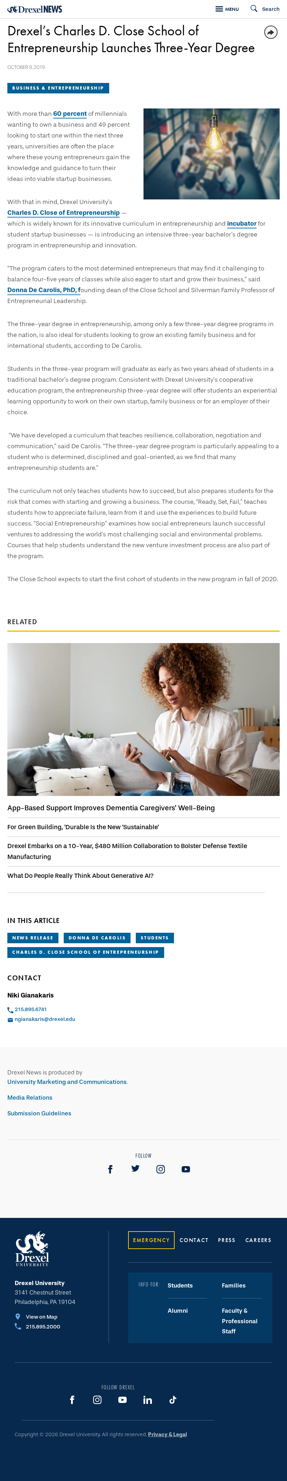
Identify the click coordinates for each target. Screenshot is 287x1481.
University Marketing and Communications (67, 1082)
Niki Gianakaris (30, 995)
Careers (258, 1240)
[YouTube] (186, 1169)
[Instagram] (160, 1169)
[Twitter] (135, 1169)
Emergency (151, 1240)
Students (155, 938)
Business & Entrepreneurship (58, 88)
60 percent (70, 114)
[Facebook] (110, 1169)
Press (227, 1240)
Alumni (178, 1310)
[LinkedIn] (148, 1400)
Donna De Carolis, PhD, (42, 290)
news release (33, 938)
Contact (194, 1240)
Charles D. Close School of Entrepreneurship (85, 952)
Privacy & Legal (167, 1434)
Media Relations (29, 1097)
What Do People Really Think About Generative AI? (80, 876)
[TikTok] (173, 1400)
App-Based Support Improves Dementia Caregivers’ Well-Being (111, 808)
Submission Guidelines (39, 1113)
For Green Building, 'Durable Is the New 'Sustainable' (83, 827)
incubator (242, 223)
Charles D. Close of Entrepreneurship (63, 213)
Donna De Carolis (97, 938)
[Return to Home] (34, 9)
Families (234, 1285)
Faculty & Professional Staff (240, 1321)
